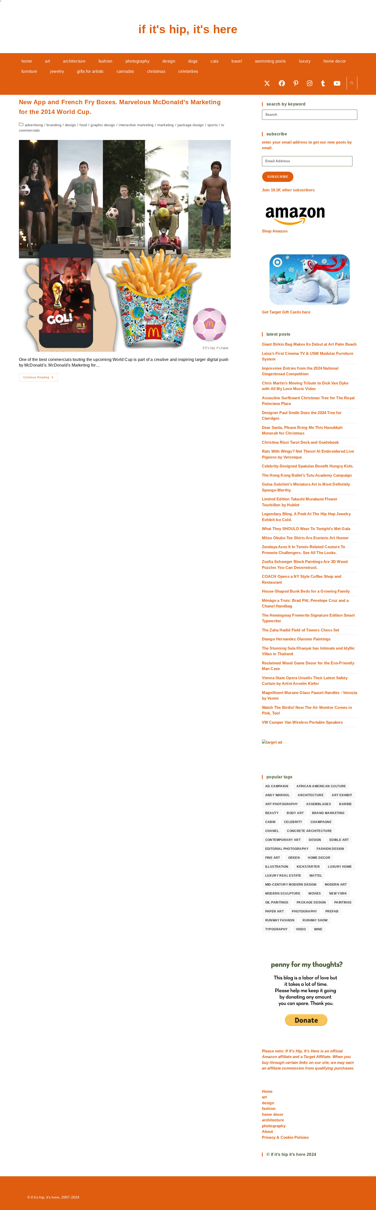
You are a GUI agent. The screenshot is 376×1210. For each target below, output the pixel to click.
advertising (34, 125)
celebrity (293, 822)
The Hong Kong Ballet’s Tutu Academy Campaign (307, 475)
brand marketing (328, 813)
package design (191, 125)
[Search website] (352, 83)
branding (54, 125)
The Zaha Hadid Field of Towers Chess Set (300, 630)
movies (314, 893)
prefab (331, 911)
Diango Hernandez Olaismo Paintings (296, 639)
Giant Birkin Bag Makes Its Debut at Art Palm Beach (309, 344)
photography (304, 911)
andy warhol (277, 795)
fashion (268, 1108)
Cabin (270, 822)
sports (212, 125)
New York (338, 893)
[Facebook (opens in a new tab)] (284, 83)
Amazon (270, 1056)
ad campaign (276, 786)
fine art (272, 858)
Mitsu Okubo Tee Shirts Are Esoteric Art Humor (305, 538)
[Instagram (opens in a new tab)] (311, 83)
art (264, 1097)
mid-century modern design (291, 884)
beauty (272, 813)
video (301, 929)
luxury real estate (283, 875)
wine (318, 929)
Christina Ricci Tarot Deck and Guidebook (300, 442)
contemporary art (283, 840)
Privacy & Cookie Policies (285, 1137)
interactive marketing (136, 125)
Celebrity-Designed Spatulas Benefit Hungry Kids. (308, 466)
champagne (321, 822)
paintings (343, 902)
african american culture (321, 786)
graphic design (103, 125)
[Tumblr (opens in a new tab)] (324, 83)
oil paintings (277, 902)
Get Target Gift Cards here (286, 312)
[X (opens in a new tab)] (269, 83)
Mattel (315, 875)
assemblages (318, 804)
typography (276, 929)
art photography (281, 804)
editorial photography (286, 849)
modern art (336, 884)
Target (309, 1056)
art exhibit (342, 795)
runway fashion (280, 920)
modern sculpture (282, 893)
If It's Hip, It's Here (187, 29)
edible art (339, 840)
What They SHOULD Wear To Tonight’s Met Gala (306, 528)
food (83, 125)
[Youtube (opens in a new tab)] (339, 83)
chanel (272, 831)
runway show (315, 920)
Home (267, 1091)
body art (295, 813)
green (294, 858)
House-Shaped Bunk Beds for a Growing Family (306, 591)
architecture (311, 795)
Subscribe (278, 177)
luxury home (340, 866)
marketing (165, 125)
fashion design (330, 849)
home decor (319, 858)
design (70, 125)
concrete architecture (309, 831)
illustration (277, 866)
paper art (274, 911)
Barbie (345, 804)
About (267, 1131)
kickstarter (308, 866)
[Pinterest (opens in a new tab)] (298, 83)
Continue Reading (40, 378)
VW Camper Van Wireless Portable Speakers (302, 722)
